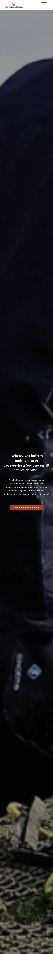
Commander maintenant (26, 507)
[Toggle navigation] (43, 4)
